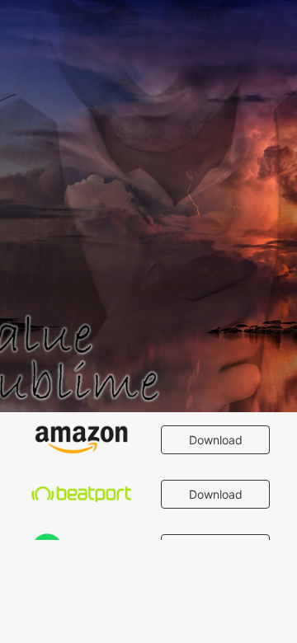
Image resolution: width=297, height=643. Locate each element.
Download (216, 440)
